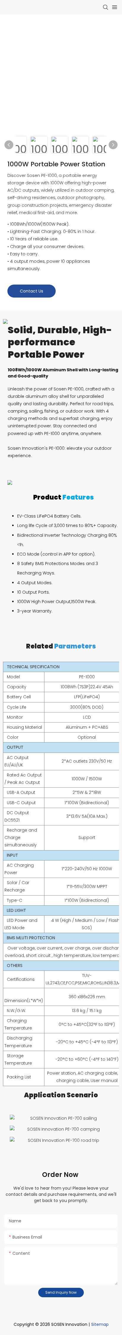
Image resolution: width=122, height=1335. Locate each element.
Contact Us (31, 291)
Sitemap (100, 1324)
